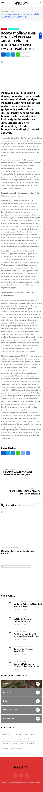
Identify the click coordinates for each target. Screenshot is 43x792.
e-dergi (32, 734)
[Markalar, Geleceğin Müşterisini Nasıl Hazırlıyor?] (6, 605)
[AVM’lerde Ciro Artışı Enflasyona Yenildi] (6, 620)
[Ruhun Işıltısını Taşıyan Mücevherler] (6, 650)
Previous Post (10, 469)
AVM (15, 616)
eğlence (5, 739)
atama (4, 734)
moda (22, 743)
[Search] (41, 3)
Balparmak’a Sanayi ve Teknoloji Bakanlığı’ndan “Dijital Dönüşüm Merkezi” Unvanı (28, 666)
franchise (14, 739)
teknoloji (5, 748)
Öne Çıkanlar (6, 547)
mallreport (5, 743)
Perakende (15, 547)
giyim (21, 739)
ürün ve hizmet (16, 748)
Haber (16, 631)
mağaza (15, 743)
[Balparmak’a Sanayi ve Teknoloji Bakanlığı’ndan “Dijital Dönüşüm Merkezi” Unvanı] (6, 665)
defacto (18, 734)
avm (11, 734)
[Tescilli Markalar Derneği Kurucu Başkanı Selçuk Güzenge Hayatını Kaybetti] (6, 635)
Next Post (34, 488)
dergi (25, 734)
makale (28, 739)
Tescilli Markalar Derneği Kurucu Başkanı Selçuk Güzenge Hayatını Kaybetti (28, 636)
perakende (30, 743)
